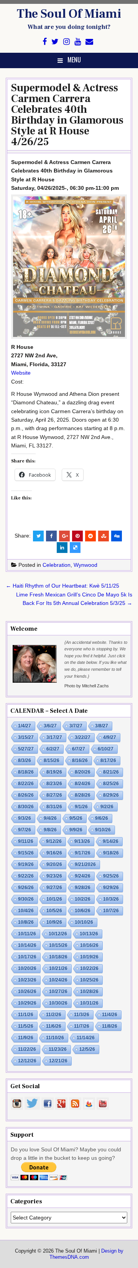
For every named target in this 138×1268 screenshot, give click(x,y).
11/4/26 (109, 1014)
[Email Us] (89, 42)
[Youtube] (77, 42)
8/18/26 (26, 772)
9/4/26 (50, 818)
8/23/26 (54, 783)
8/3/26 (24, 760)
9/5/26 (75, 818)
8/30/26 (26, 806)
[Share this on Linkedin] (62, 547)
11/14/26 (86, 1037)
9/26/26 (26, 887)
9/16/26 (54, 853)
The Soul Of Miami (69, 14)
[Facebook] (45, 42)
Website (21, 373)
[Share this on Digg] (116, 536)
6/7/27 (78, 749)
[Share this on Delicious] (75, 547)
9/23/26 (54, 876)
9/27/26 (54, 887)
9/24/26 (82, 876)
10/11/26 (27, 933)
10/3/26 (111, 899)
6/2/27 (52, 749)
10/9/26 (54, 922)
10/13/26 (89, 933)
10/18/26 (58, 957)
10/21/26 (58, 968)
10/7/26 (111, 910)
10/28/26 (89, 991)
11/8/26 (109, 1026)
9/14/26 (110, 841)
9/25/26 (111, 876)
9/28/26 (82, 887)
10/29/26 (27, 1003)
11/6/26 (53, 1026)
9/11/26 (25, 841)
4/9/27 (109, 737)
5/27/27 (26, 749)
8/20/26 (82, 772)
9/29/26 (111, 887)
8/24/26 (82, 783)
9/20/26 (54, 864)
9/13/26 (82, 841)
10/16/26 (89, 945)
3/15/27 (26, 737)
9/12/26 (54, 841)
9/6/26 (101, 818)
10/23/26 (27, 980)
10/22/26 (89, 968)
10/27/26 (58, 991)
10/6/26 (82, 910)
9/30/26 (26, 899)
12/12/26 (27, 1061)
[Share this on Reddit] (90, 536)
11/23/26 (58, 1049)
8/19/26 (54, 772)
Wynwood (85, 565)
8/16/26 (80, 760)
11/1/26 (25, 1014)
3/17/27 (54, 737)
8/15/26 (51, 760)
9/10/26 (103, 829)
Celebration (57, 565)
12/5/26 (87, 1049)
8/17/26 (108, 760)
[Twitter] (55, 42)
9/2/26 (106, 806)
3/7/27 (75, 726)
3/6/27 (50, 726)
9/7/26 (24, 829)
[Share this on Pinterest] (77, 536)
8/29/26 (111, 795)
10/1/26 (54, 899)
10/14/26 (27, 945)
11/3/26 (81, 1014)
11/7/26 (81, 1026)
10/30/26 (58, 1003)
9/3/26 (24, 818)
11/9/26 (25, 1037)
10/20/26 (27, 968)
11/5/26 (25, 1026)
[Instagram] (66, 42)
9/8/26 (50, 829)
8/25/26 (111, 783)
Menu (74, 59)
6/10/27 (105, 749)
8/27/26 (54, 795)
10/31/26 (89, 1003)
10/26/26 (27, 991)
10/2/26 (82, 899)
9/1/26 (81, 806)
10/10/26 (84, 922)
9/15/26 (26, 853)
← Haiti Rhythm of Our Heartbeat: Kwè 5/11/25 (62, 586)
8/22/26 (26, 783)
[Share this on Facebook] (51, 536)
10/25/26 (89, 980)
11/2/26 (53, 1014)
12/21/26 (58, 1061)
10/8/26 (26, 922)
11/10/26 (55, 1037)
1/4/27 (24, 726)
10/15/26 (58, 945)
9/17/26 (82, 853)
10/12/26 (58, 933)
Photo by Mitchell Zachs (86, 685)
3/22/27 (82, 737)
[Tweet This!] (38, 536)
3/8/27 (101, 726)
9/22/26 (26, 876)
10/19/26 (89, 957)
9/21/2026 (85, 864)
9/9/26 (75, 829)
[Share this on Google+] (64, 536)
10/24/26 (58, 980)
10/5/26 (54, 910)
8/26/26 (26, 795)
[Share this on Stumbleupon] (103, 536)
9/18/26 (111, 853)
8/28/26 (82, 795)
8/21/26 (111, 772)
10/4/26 (26, 910)
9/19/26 (26, 864)
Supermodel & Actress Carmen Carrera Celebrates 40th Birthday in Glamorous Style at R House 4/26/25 (67, 115)
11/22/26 (27, 1049)
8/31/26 (54, 806)
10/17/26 (27, 957)
